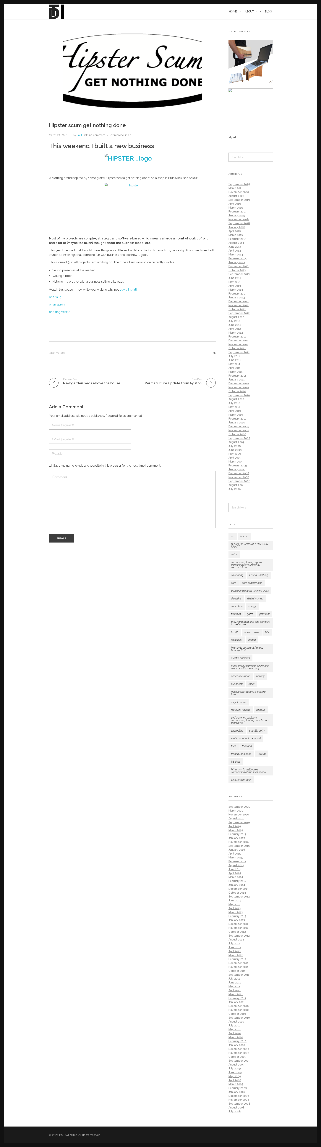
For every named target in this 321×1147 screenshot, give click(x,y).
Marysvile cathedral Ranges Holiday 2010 (247, 649)
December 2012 (238, 301)
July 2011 (234, 356)
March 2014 (235, 254)
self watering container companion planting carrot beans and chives (250, 720)
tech (233, 746)
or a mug (55, 297)
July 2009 (234, 445)
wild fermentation (241, 779)
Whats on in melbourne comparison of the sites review (248, 771)
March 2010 (235, 414)
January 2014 (236, 262)
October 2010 (237, 391)
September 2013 (239, 274)
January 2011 (236, 379)
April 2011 (234, 367)
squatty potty (257, 730)
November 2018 (238, 219)
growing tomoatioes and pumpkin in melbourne (250, 623)
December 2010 (238, 383)
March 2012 (235, 332)
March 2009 (235, 461)
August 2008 (236, 485)
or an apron (57, 304)
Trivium (261, 753)
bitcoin (244, 536)
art (232, 536)
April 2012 (234, 328)
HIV (267, 632)
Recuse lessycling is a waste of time (249, 693)
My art (232, 137)
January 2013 (236, 297)
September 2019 (239, 199)
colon (234, 554)
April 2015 (234, 231)
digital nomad (255, 598)
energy (252, 606)
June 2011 (234, 360)
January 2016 (236, 227)
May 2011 (234, 363)
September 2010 (239, 395)
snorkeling (237, 730)
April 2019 (234, 203)
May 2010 (234, 406)
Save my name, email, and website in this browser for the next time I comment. (107, 465)
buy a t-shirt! (128, 289)
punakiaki (237, 683)
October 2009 (237, 434)
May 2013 (234, 281)
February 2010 (237, 418)
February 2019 (237, 211)
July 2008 (234, 488)
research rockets (240, 709)
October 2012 (237, 309)
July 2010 (234, 402)
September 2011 (238, 352)
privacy (260, 676)
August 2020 (236, 195)
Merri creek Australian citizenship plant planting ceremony (250, 667)
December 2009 (238, 426)
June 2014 (234, 246)
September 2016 (239, 223)
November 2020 (238, 192)
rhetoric (260, 709)
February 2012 (237, 336)
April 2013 (234, 285)
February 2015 (237, 238)
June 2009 (235, 449)
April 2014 (234, 250)
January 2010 (236, 422)
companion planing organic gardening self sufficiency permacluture (247, 565)
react (251, 683)
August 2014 (236, 242)
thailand (247, 746)
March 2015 (235, 234)
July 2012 (234, 320)
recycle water (239, 702)
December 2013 (238, 266)
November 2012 (238, 305)
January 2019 (236, 215)
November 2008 (238, 477)
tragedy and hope (241, 753)
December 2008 (238, 473)
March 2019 (235, 207)
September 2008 (239, 481)
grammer (264, 613)
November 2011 (238, 344)
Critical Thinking (258, 575)
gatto (250, 613)
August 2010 (236, 399)
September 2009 (239, 438)
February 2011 (237, 375)
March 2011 (235, 371)
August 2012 (236, 317)
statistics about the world (246, 738)
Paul (79, 135)
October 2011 (237, 348)
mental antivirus (240, 658)
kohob (252, 639)
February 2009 (237, 465)
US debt (235, 761)
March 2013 (235, 289)
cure (233, 582)
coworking (237, 575)
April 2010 (234, 410)
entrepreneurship (121, 135)
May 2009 (234, 453)
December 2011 (238, 340)
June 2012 (234, 324)
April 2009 (234, 457)
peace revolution (240, 676)
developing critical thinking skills (250, 590)
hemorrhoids (251, 632)
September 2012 (239, 313)
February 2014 (237, 258)
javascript (236, 639)
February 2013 (237, 293)
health (235, 632)
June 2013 (234, 277)
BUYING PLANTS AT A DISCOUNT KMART (250, 545)
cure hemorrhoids (252, 582)
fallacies (236, 613)
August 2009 (236, 442)
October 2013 (237, 270)
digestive (236, 598)
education (237, 606)
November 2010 (238, 387)
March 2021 (235, 188)
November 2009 (238, 430)
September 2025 (239, 184)
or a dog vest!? (59, 312)
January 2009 (236, 469)
